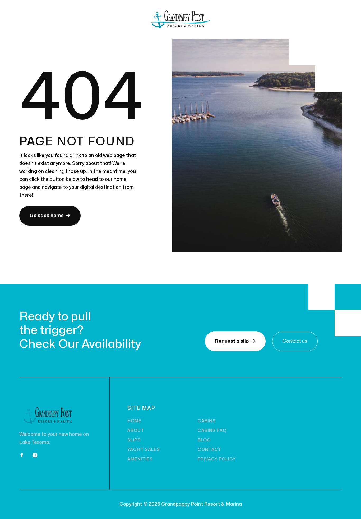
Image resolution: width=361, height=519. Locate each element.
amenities (140, 459)
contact (209, 450)
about (135, 430)
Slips (134, 440)
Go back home (50, 215)
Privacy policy (216, 459)
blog (204, 440)
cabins (207, 421)
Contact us (295, 341)
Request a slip (235, 341)
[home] (180, 19)
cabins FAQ (212, 430)
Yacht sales (143, 450)
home (134, 421)
